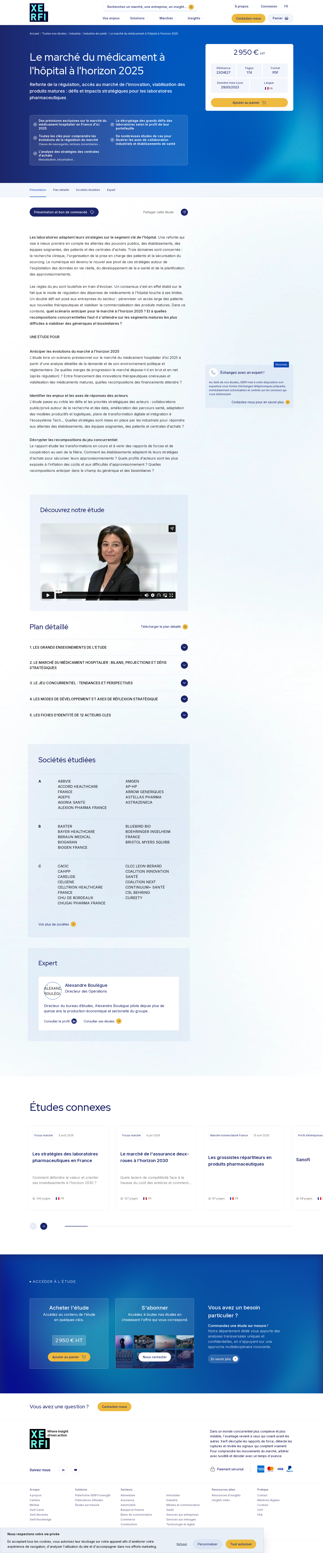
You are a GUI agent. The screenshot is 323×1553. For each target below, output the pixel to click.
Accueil (34, 33)
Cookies (262, 1505)
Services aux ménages (181, 1519)
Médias (34, 1505)
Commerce (128, 1519)
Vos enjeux (111, 18)
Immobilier (173, 1495)
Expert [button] (111, 190)
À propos (36, 1495)
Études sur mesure (87, 1505)
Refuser (182, 1544)
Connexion (269, 6)
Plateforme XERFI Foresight (93, 1495)
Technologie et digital (180, 1524)
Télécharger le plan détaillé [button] (161, 626)
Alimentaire (128, 1495)
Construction (129, 1524)
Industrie (75, 33)
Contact (262, 1495)
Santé (170, 1509)
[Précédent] (33, 1226)
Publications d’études (89, 1500)
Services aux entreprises (182, 1514)
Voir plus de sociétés (53, 924)
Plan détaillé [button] (61, 190)
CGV (260, 1509)
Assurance (127, 1500)
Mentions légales (268, 1500)
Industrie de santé (95, 33)
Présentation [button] (38, 190)
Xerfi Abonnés (39, 1514)
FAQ (260, 1514)
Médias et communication (183, 1505)
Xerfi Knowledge (40, 1519)
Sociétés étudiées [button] (88, 190)
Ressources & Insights (226, 1495)
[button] (139, 20)
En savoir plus (221, 1359)
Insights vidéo (221, 1500)
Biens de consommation (136, 1514)
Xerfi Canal (37, 1509)
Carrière (35, 1500)
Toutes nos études (54, 33)
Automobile (128, 1505)
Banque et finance (132, 1509)
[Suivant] (43, 1226)
